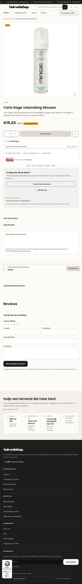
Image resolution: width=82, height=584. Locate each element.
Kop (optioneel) (8, 337)
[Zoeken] (65, 7)
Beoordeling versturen (15, 364)
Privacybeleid (8, 539)
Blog (5, 534)
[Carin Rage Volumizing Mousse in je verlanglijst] (76, 134)
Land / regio (7, 578)
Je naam (6, 328)
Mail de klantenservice (42, 184)
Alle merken (7, 506)
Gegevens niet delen (11, 544)
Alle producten (8, 502)
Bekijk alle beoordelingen (21, 251)
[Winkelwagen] (76, 7)
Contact (6, 474)
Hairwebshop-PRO (68, 13)
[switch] (7, 576)
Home (5, 19)
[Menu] (11, 561)
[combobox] (52, 7)
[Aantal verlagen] (6, 134)
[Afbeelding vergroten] (75, 94)
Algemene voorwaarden (12, 516)
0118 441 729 (42, 190)
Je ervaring (7, 346)
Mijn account (8, 489)
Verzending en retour (11, 479)
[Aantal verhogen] (15, 134)
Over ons (6, 529)
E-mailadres (46, 328)
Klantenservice (77, 2)
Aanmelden (71, 562)
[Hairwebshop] (19, 7)
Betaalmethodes (9, 484)
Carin (11, 19)
